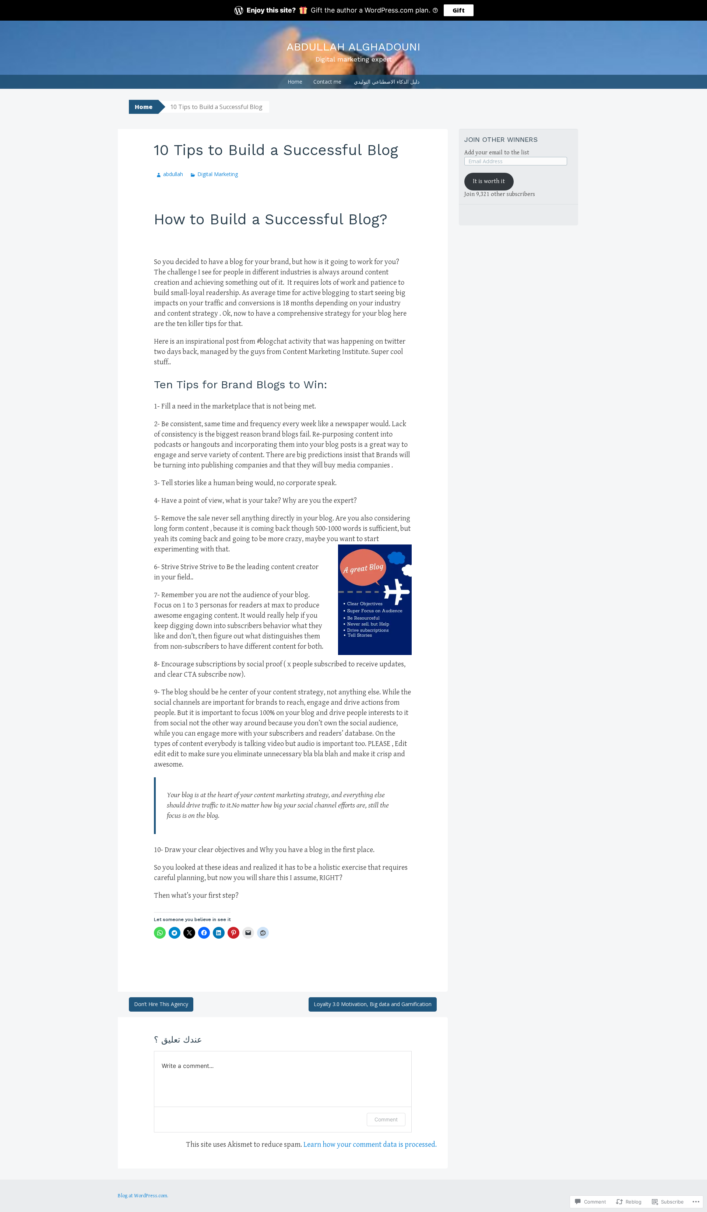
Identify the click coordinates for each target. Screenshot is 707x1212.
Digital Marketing (217, 174)
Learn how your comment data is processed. (370, 1145)
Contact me (327, 81)
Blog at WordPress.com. (143, 1196)
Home (295, 81)
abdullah (173, 174)
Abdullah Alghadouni (353, 46)
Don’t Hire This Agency (161, 1004)
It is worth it (489, 181)
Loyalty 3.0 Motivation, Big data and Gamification (373, 1004)
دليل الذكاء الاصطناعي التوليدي (386, 81)
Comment (386, 1119)
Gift (459, 10)
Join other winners (501, 139)
